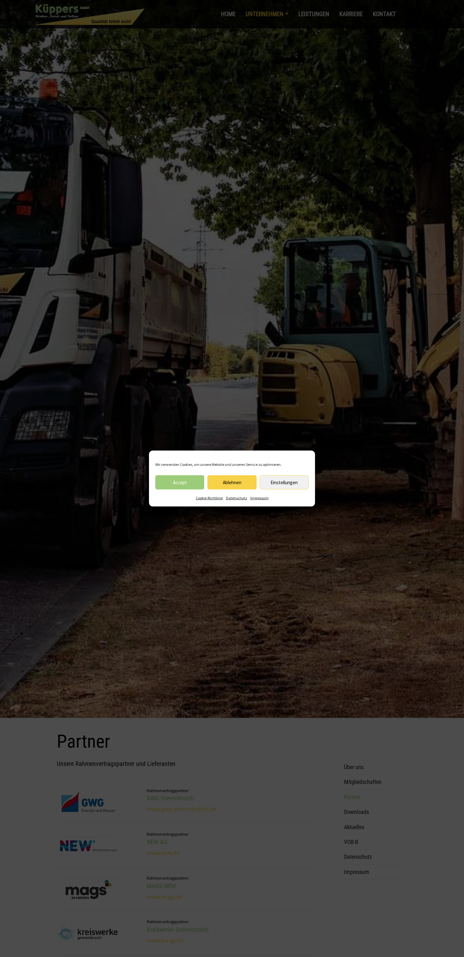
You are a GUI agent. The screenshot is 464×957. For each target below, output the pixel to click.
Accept (180, 482)
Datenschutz (236, 498)
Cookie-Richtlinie (209, 498)
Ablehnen (232, 482)
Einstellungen (284, 482)
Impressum (259, 498)
